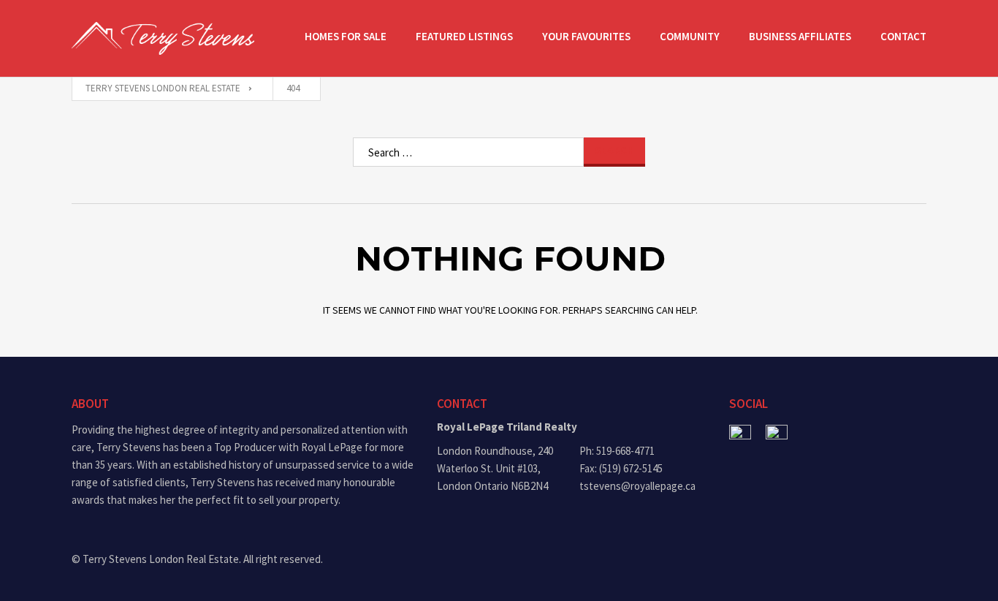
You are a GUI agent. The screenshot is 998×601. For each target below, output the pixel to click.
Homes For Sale (345, 36)
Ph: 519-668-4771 (617, 451)
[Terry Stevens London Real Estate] (163, 38)
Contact (903, 36)
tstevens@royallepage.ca (637, 486)
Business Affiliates (800, 36)
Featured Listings (464, 36)
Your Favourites (586, 36)
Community (690, 36)
